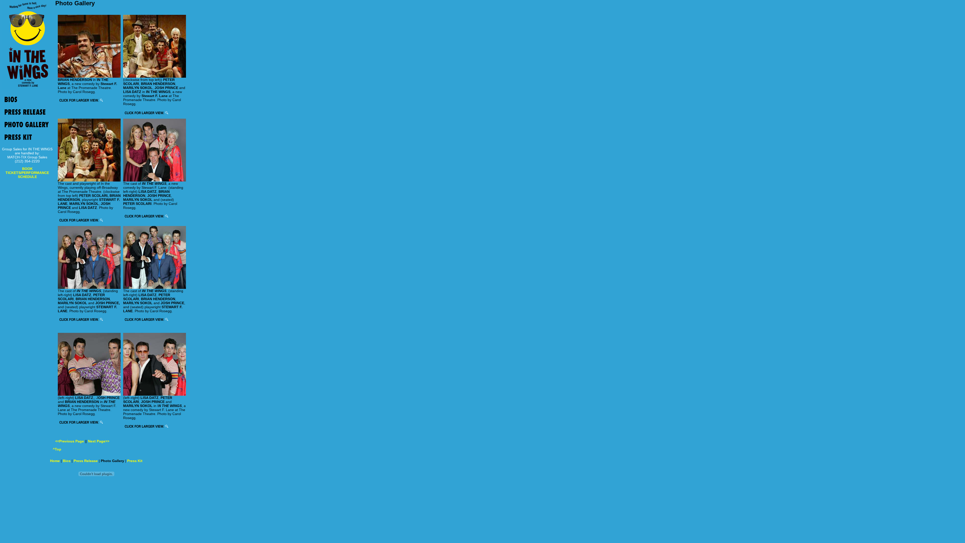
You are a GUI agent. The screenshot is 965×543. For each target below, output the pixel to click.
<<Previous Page (70, 441)
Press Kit (134, 461)
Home (55, 461)
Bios (67, 461)
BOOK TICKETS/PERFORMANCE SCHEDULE (27, 173)
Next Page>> (98, 441)
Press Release (86, 461)
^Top (57, 449)
